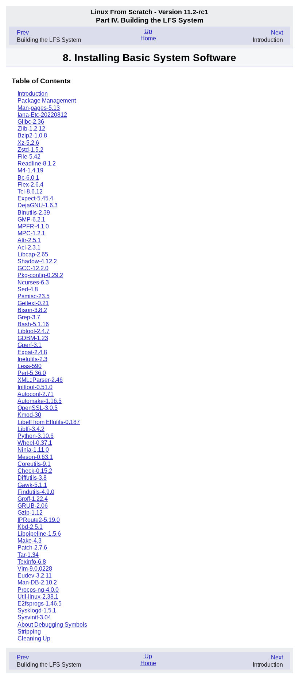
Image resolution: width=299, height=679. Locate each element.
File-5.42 (29, 156)
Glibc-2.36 (31, 122)
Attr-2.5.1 (29, 240)
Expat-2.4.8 (32, 352)
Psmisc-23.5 (34, 296)
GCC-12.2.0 (33, 268)
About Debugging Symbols (52, 625)
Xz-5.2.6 (28, 143)
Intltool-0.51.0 (35, 387)
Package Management (47, 100)
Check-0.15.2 (35, 471)
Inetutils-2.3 (32, 359)
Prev (23, 32)
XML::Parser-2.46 (40, 380)
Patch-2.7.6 (32, 547)
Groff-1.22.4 (33, 499)
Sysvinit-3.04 (34, 617)
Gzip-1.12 (30, 513)
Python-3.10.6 (36, 436)
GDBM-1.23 (33, 338)
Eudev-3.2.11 (35, 575)
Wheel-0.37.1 (35, 443)
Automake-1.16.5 (40, 401)
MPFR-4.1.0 (33, 226)
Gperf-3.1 (30, 345)
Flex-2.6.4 (30, 184)
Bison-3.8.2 (32, 310)
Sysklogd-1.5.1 (37, 610)
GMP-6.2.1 (31, 219)
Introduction (33, 94)
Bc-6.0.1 (28, 178)
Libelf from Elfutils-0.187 (49, 422)
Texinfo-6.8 (32, 562)
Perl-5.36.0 (32, 373)
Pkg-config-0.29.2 (40, 275)
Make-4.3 (30, 541)
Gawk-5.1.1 (32, 485)
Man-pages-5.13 (39, 108)
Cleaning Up (34, 638)
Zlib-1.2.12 (31, 128)
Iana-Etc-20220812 (42, 115)
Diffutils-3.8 (32, 478)
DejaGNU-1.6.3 (38, 205)
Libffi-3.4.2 (31, 429)
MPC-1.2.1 (31, 233)
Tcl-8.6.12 (30, 191)
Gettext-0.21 (33, 303)
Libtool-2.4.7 (34, 331)
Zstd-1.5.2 (30, 150)
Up (148, 31)
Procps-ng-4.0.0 (38, 590)
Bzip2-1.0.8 (32, 135)
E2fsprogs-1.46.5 (40, 603)
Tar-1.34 (28, 555)
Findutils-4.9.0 (36, 492)
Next (277, 32)
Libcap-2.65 (33, 254)
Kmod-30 (29, 415)
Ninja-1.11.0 (33, 450)
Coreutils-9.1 (34, 464)
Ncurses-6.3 (33, 282)
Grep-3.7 (29, 317)
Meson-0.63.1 (35, 457)
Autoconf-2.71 (36, 394)
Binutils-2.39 (34, 212)
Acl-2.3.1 (29, 247)
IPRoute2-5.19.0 (39, 520)
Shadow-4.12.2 (37, 261)
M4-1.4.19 (30, 170)
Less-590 (30, 366)
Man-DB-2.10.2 (37, 582)
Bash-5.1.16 (33, 324)
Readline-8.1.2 (37, 163)
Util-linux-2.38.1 (38, 597)
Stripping (29, 631)
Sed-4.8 (28, 289)
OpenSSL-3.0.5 (38, 408)
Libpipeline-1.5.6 (39, 534)
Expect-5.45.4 (35, 198)
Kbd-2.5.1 (30, 527)
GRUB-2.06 (33, 506)
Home (148, 38)
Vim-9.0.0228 (35, 569)
